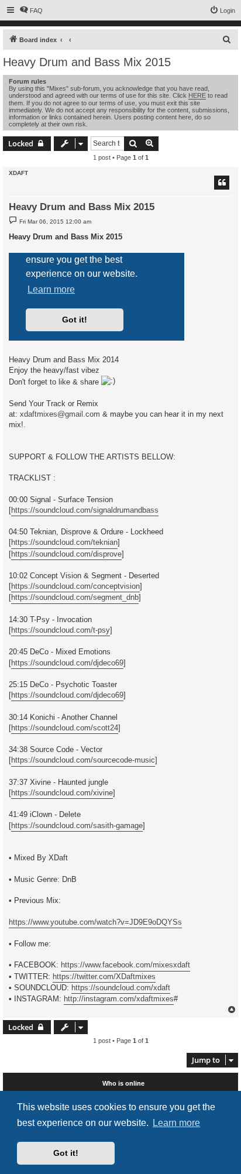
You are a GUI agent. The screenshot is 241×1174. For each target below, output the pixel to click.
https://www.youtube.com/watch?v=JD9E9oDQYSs (95, 922)
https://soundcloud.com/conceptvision (75, 586)
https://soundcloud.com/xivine (62, 792)
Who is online (123, 1083)
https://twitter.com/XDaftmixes (104, 976)
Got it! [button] (65, 1153)
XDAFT (18, 173)
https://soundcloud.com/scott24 (64, 727)
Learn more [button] (176, 1123)
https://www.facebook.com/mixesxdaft (125, 964)
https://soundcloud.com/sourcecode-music (83, 760)
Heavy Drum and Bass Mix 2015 (87, 62)
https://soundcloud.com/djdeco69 (67, 662)
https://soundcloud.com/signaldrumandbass (85, 510)
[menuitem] (31, 11)
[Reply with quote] (221, 183)
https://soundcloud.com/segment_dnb (75, 597)
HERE (197, 95)
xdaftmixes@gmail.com (60, 414)
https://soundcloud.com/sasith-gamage (77, 825)
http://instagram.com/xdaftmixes (119, 998)
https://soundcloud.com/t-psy (60, 630)
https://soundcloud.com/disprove (66, 554)
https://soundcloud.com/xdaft (120, 987)
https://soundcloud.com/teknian (64, 542)
